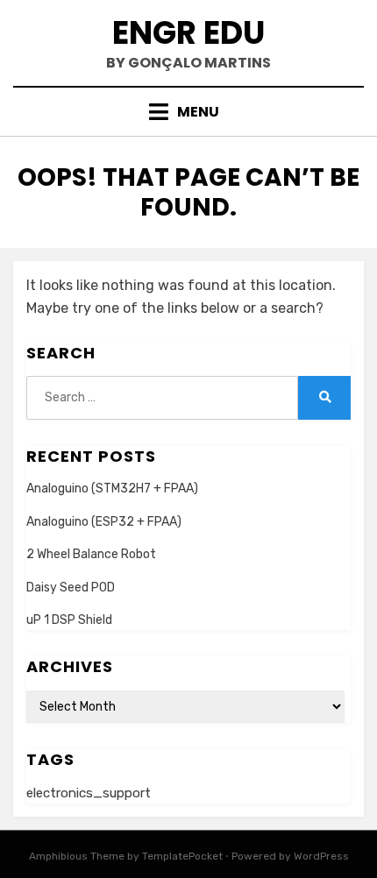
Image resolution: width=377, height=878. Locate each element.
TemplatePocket (182, 856)
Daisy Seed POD (70, 587)
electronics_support (88, 793)
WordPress (321, 856)
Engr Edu (188, 33)
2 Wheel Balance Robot (91, 554)
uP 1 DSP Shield (69, 619)
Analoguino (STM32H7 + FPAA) (112, 488)
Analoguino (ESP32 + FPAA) (103, 521)
